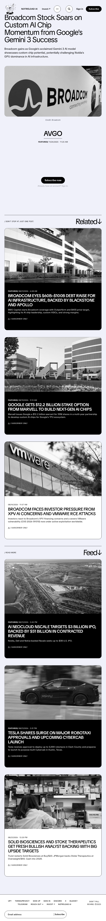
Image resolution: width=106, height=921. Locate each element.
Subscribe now (53, 180)
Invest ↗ (46, 8)
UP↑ (10, 901)
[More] (57, 9)
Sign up (36, 901)
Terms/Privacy (22, 901)
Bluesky (74, 901)
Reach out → (37, 904)
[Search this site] (69, 9)
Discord (58, 901)
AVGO (53, 133)
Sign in (79, 8)
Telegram (22, 904)
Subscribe (94, 8)
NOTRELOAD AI (29, 8)
